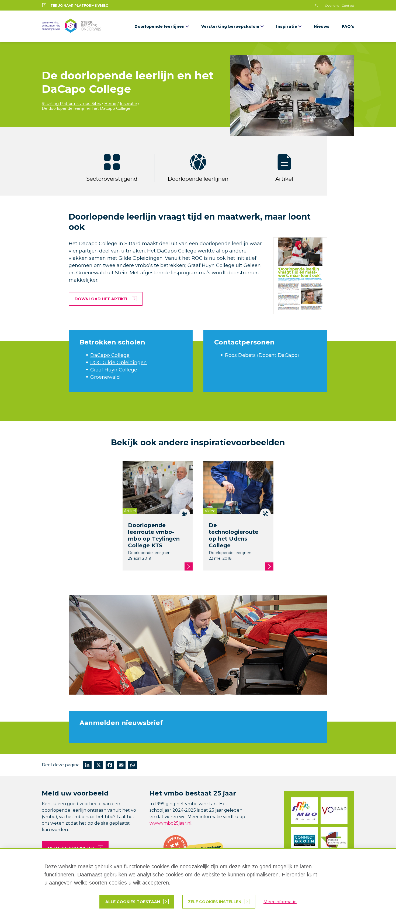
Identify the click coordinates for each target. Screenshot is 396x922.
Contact (348, 6)
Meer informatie (280, 901)
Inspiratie (286, 26)
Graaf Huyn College (113, 370)
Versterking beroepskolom (230, 26)
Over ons (332, 6)
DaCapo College (110, 355)
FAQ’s (348, 26)
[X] (98, 766)
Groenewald (105, 377)
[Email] (121, 766)
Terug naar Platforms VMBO (79, 6)
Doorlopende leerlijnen (159, 26)
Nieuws (321, 26)
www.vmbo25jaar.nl (171, 823)
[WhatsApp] (132, 766)
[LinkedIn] (87, 766)
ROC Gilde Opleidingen (118, 363)
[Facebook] (110, 766)
